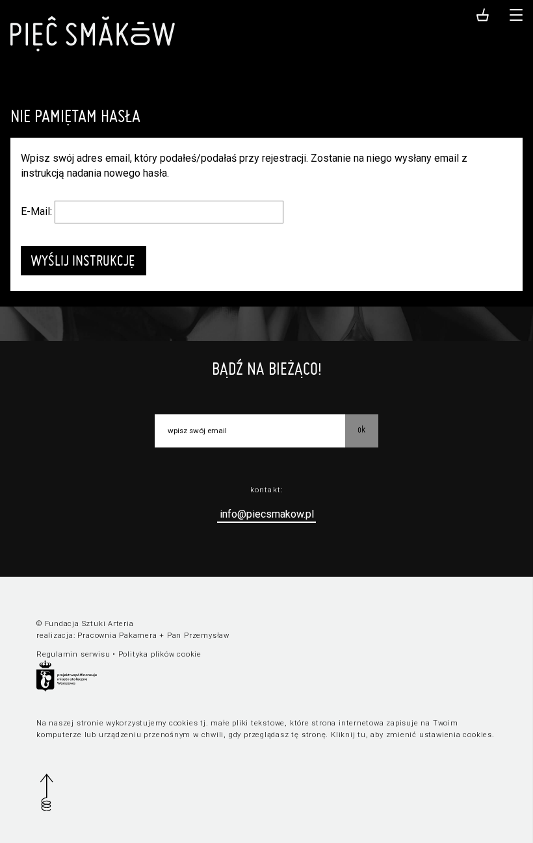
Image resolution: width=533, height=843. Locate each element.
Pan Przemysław (198, 635)
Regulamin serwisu (73, 654)
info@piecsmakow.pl (267, 514)
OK (361, 429)
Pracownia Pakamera (117, 635)
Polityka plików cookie (160, 654)
